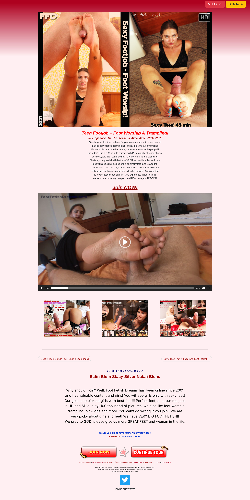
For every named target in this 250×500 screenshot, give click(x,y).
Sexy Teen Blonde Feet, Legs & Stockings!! (66, 358)
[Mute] (203, 288)
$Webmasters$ (121, 462)
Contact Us (115, 436)
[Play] (42, 288)
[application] (125, 242)
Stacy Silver (124, 376)
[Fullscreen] (208, 288)
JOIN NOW (236, 4)
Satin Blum (100, 376)
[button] (125, 242)
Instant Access (148, 462)
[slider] (122, 288)
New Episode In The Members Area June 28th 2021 (125, 138)
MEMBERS (215, 4)
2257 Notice (109, 462)
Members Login (85, 462)
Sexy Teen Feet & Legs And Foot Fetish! (185, 358)
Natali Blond (148, 376)
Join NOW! (125, 187)
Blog (130, 462)
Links (158, 462)
